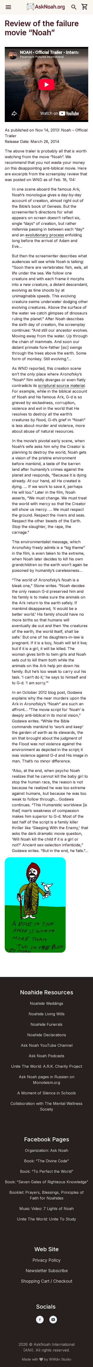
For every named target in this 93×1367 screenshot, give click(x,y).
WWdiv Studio (60, 1359)
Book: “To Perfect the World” (46, 1171)
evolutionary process (45, 235)
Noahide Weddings (46, 1003)
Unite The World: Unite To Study (46, 1219)
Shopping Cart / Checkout (46, 1281)
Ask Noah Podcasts (46, 1055)
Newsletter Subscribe (47, 1270)
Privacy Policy (46, 1260)
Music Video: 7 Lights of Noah (46, 1208)
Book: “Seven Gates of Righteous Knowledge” (46, 1181)
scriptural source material (61, 385)
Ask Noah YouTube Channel (46, 1045)
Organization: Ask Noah (46, 1150)
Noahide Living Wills (47, 1013)
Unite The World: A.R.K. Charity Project (46, 1066)
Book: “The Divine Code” (46, 1161)
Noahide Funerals (46, 1024)
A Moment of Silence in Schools (46, 1093)
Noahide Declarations (46, 1034)
